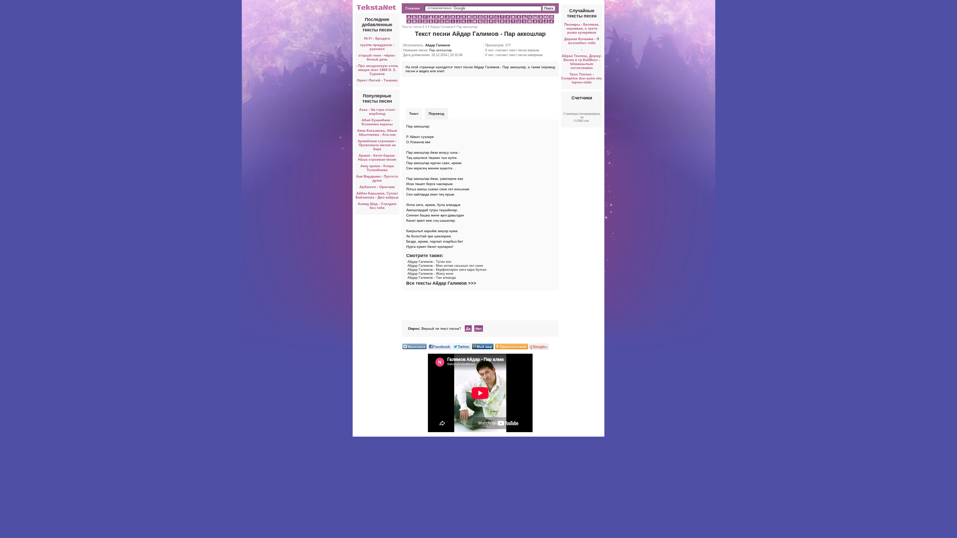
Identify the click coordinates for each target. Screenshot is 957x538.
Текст (414, 114)
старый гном (369, 55)
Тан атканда (446, 277)
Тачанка (391, 80)
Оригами (387, 187)
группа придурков (376, 45)
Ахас (363, 110)
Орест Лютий (368, 80)
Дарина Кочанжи (578, 39)
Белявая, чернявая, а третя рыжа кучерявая (582, 28)
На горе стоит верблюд (382, 112)
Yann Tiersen (580, 74)
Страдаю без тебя (383, 206)
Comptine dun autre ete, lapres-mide (581, 80)
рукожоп (377, 49)
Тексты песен (412, 27)
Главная (412, 8)
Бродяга (382, 38)
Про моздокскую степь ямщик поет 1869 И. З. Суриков (378, 70)
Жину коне (444, 273)
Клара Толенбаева (380, 168)
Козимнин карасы (377, 124)
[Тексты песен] (377, 9)
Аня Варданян (369, 176)
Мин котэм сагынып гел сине (459, 266)
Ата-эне (389, 134)
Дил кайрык (388, 197)
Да (468, 329)
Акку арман (370, 166)
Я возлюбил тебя (583, 41)
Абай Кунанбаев (376, 120)
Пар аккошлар (467, 27)
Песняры (572, 24)
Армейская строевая (376, 141)
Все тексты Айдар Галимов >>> (441, 283)
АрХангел (367, 187)
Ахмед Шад (368, 204)
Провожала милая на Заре (377, 147)
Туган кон (443, 262)
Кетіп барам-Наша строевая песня (377, 157)
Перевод (436, 114)
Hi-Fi (368, 38)
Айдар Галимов (441, 27)
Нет (479, 329)
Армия (364, 155)
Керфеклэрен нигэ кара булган (461, 269)
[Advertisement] (480, 91)
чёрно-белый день (381, 57)
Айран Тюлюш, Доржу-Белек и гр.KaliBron (582, 58)
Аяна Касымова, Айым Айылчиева (377, 132)
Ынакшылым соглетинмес (581, 66)
